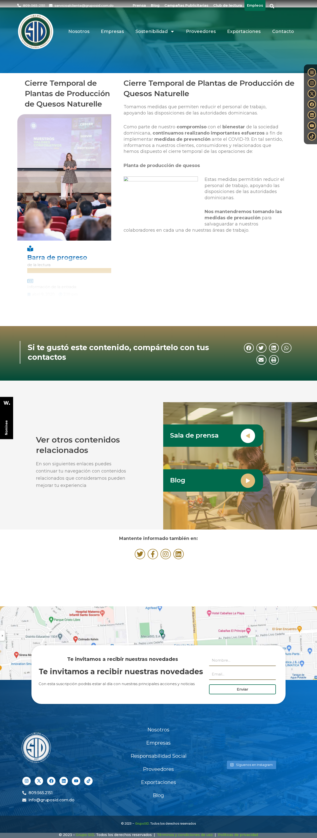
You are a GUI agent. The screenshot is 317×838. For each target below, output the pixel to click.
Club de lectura (227, 5)
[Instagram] (312, 83)
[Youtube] (312, 125)
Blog (155, 5)
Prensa (139, 5)
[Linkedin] (312, 115)
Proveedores (201, 31)
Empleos (255, 5)
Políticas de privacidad (238, 835)
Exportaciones (244, 31)
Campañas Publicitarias (186, 5)
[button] (272, 6)
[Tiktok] (312, 136)
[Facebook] (312, 104)
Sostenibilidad (151, 31)
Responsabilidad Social (158, 756)
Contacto (283, 31)
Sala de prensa (194, 435)
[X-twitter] (312, 93)
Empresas (112, 31)
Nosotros (78, 31)
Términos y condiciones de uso (185, 835)
